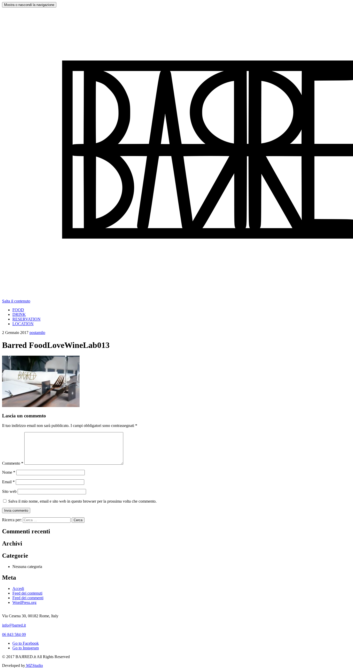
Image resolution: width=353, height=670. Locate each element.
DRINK (19, 314)
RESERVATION (26, 319)
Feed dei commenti (27, 598)
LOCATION (23, 324)
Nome (8, 472)
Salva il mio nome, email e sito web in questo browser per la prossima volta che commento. (82, 501)
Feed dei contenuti (27, 593)
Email (8, 482)
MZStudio (34, 665)
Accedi (18, 588)
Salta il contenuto (16, 301)
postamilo (37, 332)
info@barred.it (14, 625)
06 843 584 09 (14, 634)
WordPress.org (24, 602)
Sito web (9, 491)
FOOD (18, 310)
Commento (12, 463)
